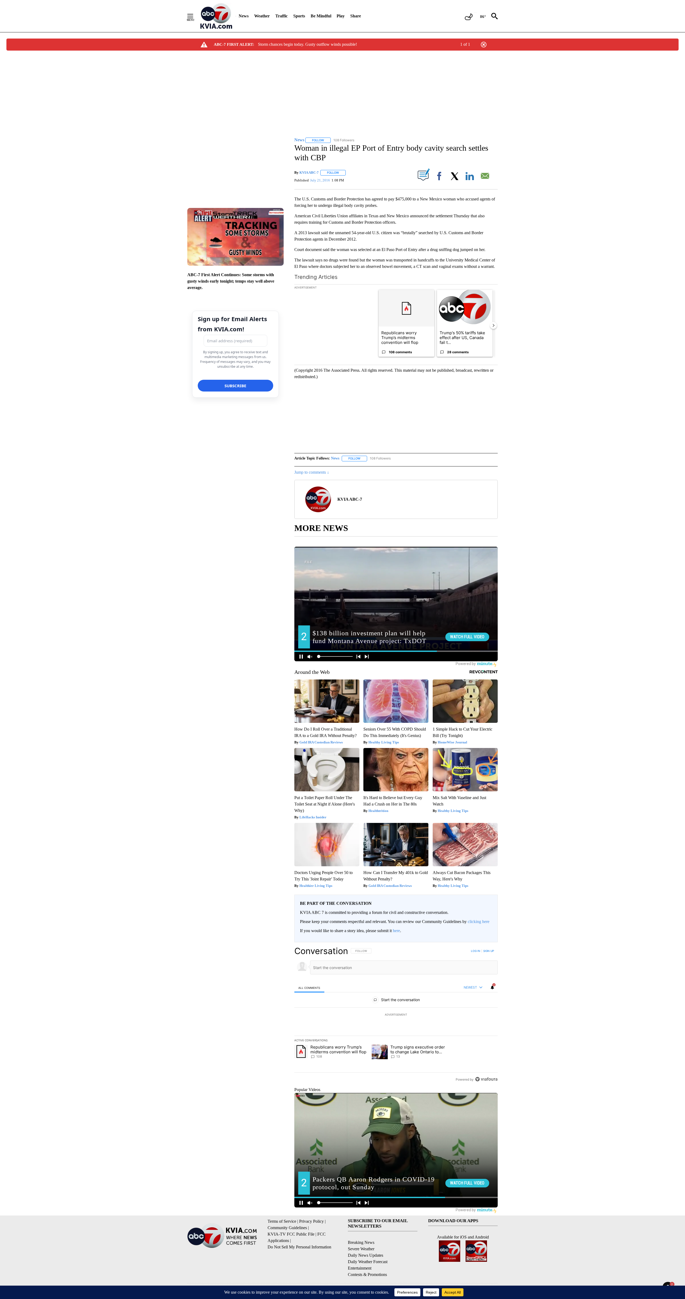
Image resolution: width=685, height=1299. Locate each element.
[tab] (309, 987)
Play (341, 16)
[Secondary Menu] (194, 16)
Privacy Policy (311, 1221)
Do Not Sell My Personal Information (299, 1247)
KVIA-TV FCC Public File (291, 1234)
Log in (475, 950)
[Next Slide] (493, 325)
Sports (299, 16)
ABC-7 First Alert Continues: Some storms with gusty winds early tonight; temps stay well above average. (230, 281)
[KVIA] (216, 16)
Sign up (488, 950)
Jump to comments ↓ (311, 472)
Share (355, 16)
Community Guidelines (287, 1227)
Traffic (281, 16)
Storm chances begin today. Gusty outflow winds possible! (307, 44)
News (244, 16)
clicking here (478, 921)
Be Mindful (321, 16)
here (396, 930)
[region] (396, 1015)
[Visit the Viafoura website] (486, 1079)
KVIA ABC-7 (309, 172)
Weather (262, 16)
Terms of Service (282, 1221)
